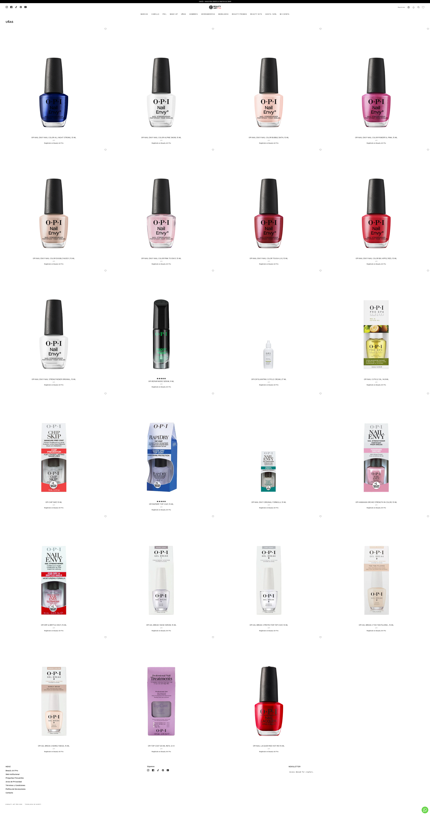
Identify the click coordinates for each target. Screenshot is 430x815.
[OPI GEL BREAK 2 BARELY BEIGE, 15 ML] (54, 689)
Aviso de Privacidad (14, 782)
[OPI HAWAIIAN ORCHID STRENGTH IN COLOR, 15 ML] (376, 445)
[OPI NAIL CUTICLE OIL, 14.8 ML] (376, 322)
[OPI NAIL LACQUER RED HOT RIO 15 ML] (268, 689)
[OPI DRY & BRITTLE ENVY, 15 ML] (54, 568)
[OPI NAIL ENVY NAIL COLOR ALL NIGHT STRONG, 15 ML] (54, 80)
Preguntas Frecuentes (15, 778)
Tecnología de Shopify (33, 804)
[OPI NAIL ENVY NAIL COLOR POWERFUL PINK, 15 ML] (376, 80)
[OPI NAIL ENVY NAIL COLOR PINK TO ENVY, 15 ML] (161, 201)
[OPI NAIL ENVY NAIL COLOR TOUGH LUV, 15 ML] (268, 201)
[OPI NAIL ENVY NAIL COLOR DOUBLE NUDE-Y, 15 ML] (54, 201)
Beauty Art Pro (58, 143)
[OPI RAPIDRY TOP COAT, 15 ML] (161, 445)
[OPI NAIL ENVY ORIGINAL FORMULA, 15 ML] (268, 445)
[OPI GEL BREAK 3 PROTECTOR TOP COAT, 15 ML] (268, 568)
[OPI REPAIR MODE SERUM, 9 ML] (161, 322)
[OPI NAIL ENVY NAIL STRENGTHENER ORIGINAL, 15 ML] (54, 322)
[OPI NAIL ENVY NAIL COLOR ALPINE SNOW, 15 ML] (161, 80)
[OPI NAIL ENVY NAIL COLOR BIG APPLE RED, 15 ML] (376, 201)
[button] (413, 7)
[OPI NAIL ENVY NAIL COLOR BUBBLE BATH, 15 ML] (268, 80)
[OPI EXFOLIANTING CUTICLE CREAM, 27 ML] (268, 322)
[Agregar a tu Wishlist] (213, 393)
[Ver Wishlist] (423, 7)
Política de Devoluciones (16, 789)
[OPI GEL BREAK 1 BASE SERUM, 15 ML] (161, 568)
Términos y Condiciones (15, 785)
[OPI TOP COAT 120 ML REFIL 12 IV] (161, 689)
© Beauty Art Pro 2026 (14, 804)
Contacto (9, 793)
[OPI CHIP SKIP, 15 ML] (54, 445)
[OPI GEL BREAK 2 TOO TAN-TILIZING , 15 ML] (376, 568)
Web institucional (12, 774)
